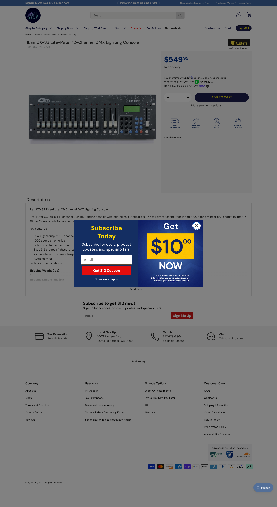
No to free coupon (106, 279)
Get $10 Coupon (106, 270)
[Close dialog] (196, 225)
